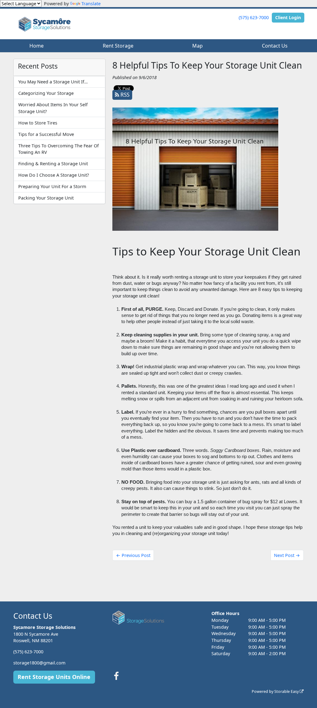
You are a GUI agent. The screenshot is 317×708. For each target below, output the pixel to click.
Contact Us (275, 45)
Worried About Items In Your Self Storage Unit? (53, 108)
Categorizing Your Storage (46, 93)
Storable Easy (287, 691)
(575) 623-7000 (254, 17)
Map (197, 45)
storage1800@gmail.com (39, 663)
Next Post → (287, 555)
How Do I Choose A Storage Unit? (53, 175)
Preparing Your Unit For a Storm (52, 186)
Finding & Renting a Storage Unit (53, 163)
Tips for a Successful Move (46, 134)
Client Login (288, 17)
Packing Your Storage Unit (46, 198)
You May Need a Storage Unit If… (53, 82)
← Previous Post (133, 555)
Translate (91, 3)
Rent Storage (118, 45)
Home (36, 45)
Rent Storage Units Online (54, 677)
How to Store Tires (37, 123)
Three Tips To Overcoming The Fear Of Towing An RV (58, 149)
